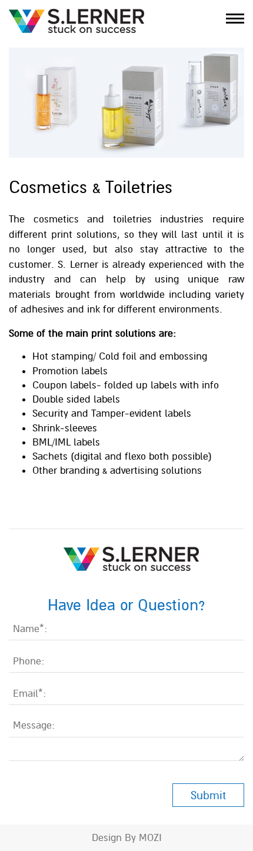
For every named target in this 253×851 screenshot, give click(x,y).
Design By (114, 838)
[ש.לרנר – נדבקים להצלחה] (76, 20)
